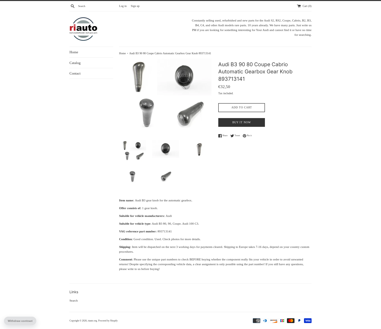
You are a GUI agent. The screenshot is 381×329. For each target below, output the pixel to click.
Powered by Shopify (108, 320)
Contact (75, 73)
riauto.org (92, 320)
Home (73, 52)
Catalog (75, 63)
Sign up (135, 6)
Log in (123, 6)
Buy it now (241, 122)
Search (73, 300)
